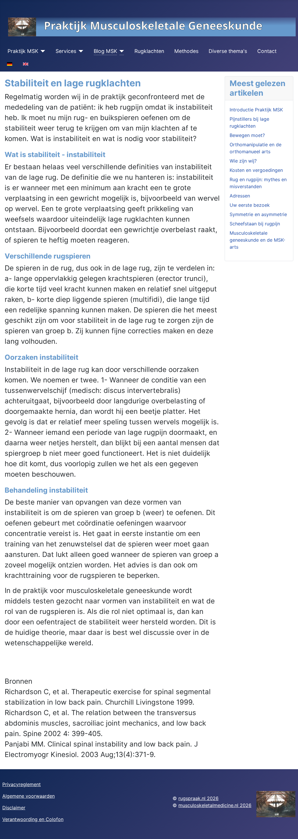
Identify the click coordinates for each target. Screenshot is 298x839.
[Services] (80, 51)
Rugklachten (149, 51)
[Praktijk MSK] (41, 51)
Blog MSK (105, 51)
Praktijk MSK (23, 51)
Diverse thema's (228, 51)
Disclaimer (13, 808)
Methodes (186, 51)
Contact (266, 51)
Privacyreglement (21, 784)
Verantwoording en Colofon (32, 819)
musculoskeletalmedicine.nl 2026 (214, 805)
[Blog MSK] (120, 51)
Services (66, 51)
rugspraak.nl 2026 (198, 798)
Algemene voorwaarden (28, 796)
